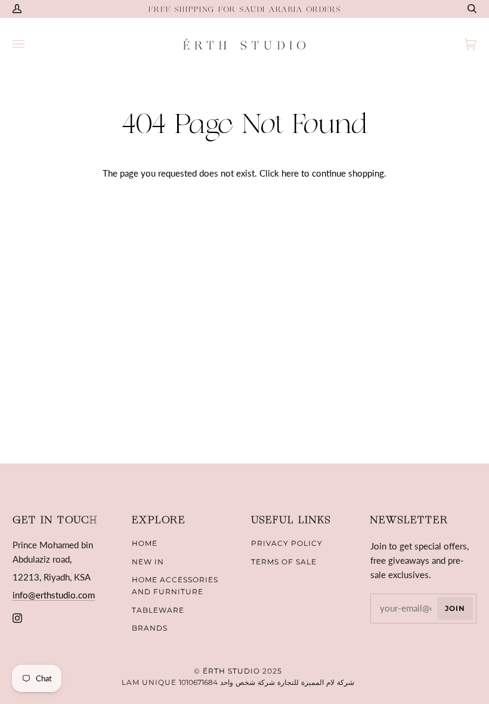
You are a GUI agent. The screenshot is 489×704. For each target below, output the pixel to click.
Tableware (158, 610)
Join (455, 608)
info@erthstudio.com (54, 594)
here (290, 173)
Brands (150, 627)
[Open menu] (30, 44)
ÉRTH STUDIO (231, 670)
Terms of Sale (284, 561)
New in (148, 561)
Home (144, 543)
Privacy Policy (287, 543)
